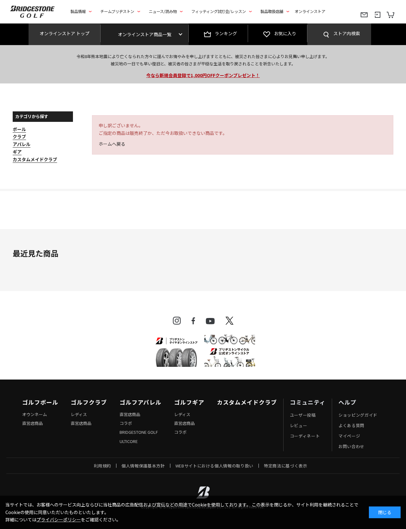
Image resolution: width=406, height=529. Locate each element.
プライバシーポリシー (58, 519)
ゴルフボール (40, 402)
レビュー (298, 425)
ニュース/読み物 (163, 11)
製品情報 (78, 11)
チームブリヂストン (117, 11)
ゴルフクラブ (89, 402)
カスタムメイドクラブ (247, 402)
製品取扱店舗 (271, 11)
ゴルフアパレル (140, 402)
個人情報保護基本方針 (143, 466)
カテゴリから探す (31, 116)
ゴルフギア (189, 402)
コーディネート (305, 436)
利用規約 (102, 466)
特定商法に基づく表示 (285, 466)
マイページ (349, 436)
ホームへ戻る (112, 144)
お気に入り (285, 33)
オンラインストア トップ (64, 33)
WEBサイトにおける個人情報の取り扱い (214, 466)
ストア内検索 (346, 33)
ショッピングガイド (357, 415)
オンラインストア (310, 11)
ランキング (226, 33)
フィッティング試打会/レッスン (218, 11)
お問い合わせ (351, 446)
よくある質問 (351, 425)
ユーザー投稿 (303, 415)
